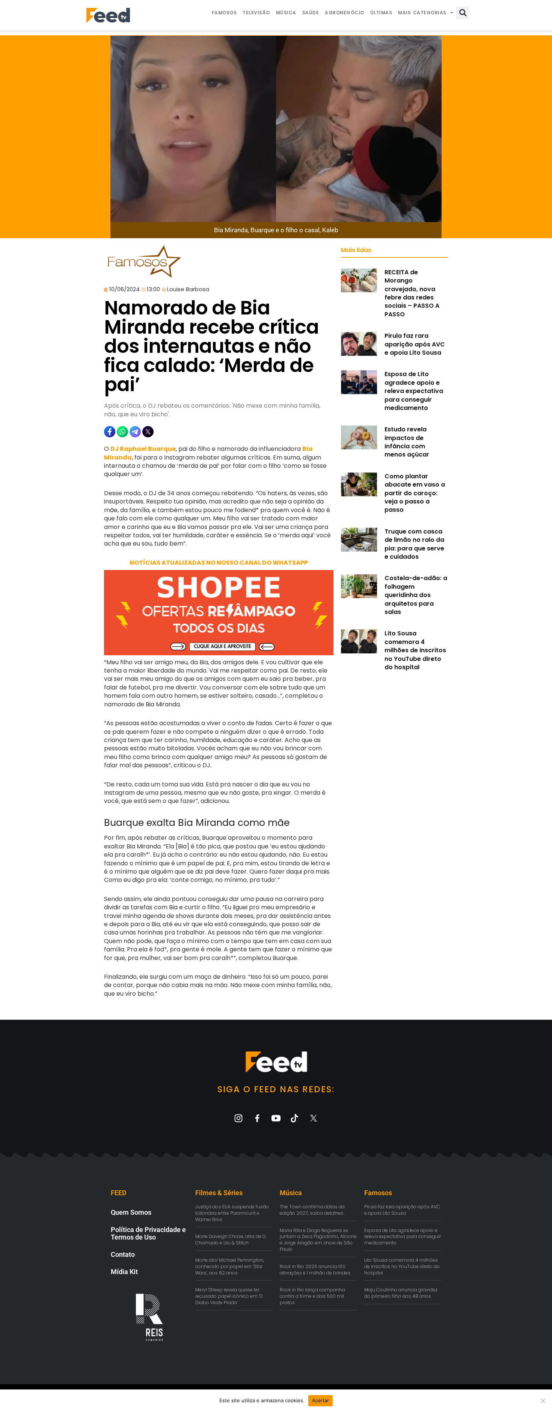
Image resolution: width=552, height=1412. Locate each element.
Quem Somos (131, 1212)
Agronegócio (344, 12)
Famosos (224, 12)
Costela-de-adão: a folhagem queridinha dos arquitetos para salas (416, 595)
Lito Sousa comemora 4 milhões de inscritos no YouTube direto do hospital (415, 650)
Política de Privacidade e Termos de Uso (148, 1233)
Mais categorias (422, 12)
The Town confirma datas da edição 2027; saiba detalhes (312, 1209)
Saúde (310, 12)
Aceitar (320, 1400)
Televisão (256, 12)
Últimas (381, 12)
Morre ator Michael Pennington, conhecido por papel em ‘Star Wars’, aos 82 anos (229, 1266)
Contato (123, 1254)
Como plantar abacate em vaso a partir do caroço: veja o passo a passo (415, 493)
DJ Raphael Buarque (143, 448)
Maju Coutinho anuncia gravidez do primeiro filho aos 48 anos (400, 1293)
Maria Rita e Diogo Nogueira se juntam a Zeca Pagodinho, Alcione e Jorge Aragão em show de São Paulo (318, 1239)
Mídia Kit (124, 1272)
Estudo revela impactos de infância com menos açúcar (407, 442)
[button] (462, 13)
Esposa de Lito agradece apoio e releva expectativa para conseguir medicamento (414, 391)
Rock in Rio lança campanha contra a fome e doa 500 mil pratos (312, 1296)
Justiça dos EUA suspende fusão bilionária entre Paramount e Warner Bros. (232, 1213)
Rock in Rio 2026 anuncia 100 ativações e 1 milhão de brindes (315, 1269)
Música (286, 12)
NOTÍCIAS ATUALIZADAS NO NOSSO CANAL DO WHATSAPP (219, 562)
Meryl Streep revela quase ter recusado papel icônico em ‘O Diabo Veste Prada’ (229, 1296)
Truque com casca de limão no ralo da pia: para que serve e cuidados (414, 544)
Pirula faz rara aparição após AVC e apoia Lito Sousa (415, 344)
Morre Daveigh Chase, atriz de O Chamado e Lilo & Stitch (230, 1239)
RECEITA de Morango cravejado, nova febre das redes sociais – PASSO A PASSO (412, 293)
